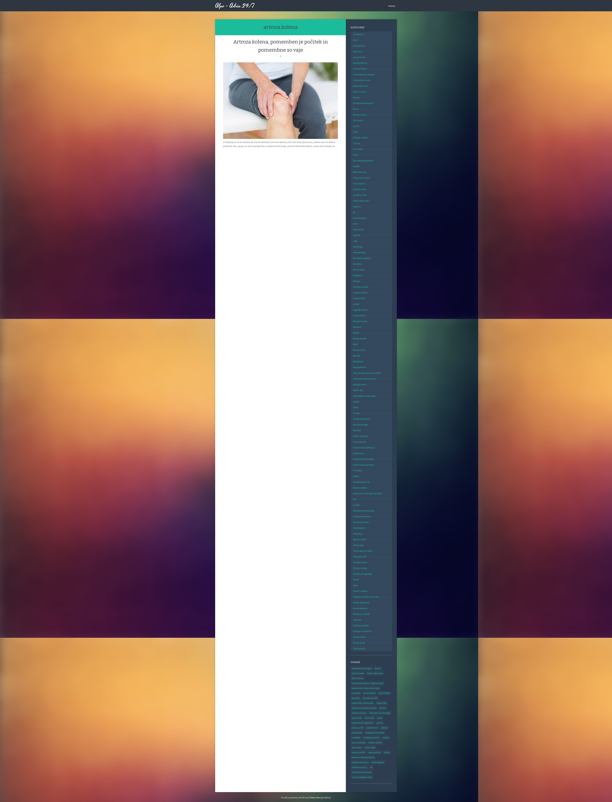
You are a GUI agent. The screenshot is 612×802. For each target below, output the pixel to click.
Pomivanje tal (359, 441)
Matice (356, 332)
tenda (387, 752)
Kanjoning (357, 246)
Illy (354, 212)
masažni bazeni (370, 698)
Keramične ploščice (362, 258)
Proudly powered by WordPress (294, 797)
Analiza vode (359, 57)
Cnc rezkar (358, 149)
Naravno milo (359, 350)
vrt (371, 767)
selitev (386, 737)
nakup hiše (381, 703)
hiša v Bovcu (357, 678)
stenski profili (358, 752)
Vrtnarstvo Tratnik (361, 614)
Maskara (357, 327)
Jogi (355, 240)
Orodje (356, 413)
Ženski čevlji (359, 642)
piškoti (384, 727)
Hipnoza (357, 206)
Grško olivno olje (361, 200)
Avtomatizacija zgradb (363, 74)
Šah (354, 499)
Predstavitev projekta (363, 459)
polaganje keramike (374, 732)
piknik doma (372, 727)
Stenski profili (359, 556)
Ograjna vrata (359, 384)
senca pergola (358, 742)
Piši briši (357, 430)
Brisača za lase (360, 114)
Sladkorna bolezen (362, 516)
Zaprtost (357, 619)
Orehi (355, 407)
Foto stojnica (359, 183)
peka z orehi (358, 727)
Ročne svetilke (360, 487)
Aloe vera (357, 51)
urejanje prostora (360, 762)
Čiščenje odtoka (360, 137)
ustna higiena (377, 762)
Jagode (356, 235)
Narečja (356, 355)
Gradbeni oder (360, 195)
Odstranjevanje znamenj (364, 378)
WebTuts (327, 797)
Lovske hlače (359, 315)
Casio (355, 131)
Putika (356, 476)
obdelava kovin (359, 712)
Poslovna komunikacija (364, 447)
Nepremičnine (359, 367)
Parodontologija (360, 424)
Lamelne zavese (360, 286)
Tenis (355, 585)
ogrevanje (356, 717)
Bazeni (356, 97)
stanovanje (370, 747)
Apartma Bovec (360, 63)
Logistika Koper (360, 309)
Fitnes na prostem (361, 177)
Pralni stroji (358, 453)
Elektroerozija (359, 172)
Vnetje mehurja (360, 608)
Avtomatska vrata (361, 80)
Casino (356, 126)
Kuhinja (356, 281)
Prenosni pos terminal (363, 464)
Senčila (356, 505)
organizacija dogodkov (363, 722)
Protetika (357, 470)
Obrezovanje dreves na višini (367, 373)
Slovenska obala (361, 522)
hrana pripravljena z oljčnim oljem (367, 683)
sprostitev (357, 747)
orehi (379, 717)
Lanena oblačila (360, 292)
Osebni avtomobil (361, 418)
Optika (356, 401)
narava (382, 707)
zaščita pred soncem (362, 772)
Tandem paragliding (362, 573)
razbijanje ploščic (371, 737)
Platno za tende (360, 436)
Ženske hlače (359, 637)
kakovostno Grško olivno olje (365, 688)
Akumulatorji (359, 45)
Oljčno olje (358, 390)
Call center (358, 120)
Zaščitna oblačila (360, 625)
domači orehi (358, 673)
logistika (356, 698)
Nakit (355, 344)
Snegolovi (358, 533)
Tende (356, 579)
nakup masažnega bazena (364, 707)
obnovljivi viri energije (379, 712)
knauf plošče (369, 693)
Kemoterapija (359, 252)
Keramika (357, 263)
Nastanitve (358, 361)
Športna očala (359, 539)
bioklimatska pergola (362, 668)
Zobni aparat (359, 648)
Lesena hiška (359, 298)
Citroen (356, 143)
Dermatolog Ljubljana (363, 160)
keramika (356, 693)
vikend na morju (359, 767)
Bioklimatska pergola (363, 103)
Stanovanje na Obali (362, 550)
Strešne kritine (360, 562)
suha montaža (374, 752)
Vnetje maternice (361, 602)
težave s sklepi (360, 591)
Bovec (356, 108)
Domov (392, 5)
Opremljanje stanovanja (364, 395)
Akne (355, 40)
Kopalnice (357, 275)
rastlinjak (356, 737)
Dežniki (356, 166)
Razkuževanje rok (361, 482)
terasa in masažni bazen (363, 757)
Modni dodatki (360, 338)
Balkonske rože (360, 86)
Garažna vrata (359, 189)
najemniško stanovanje (362, 703)
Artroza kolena (360, 68)
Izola (355, 223)
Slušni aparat (359, 527)
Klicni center (359, 269)
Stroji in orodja (360, 568)
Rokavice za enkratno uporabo (367, 493)
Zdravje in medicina (362, 631)
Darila (355, 154)
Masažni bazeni (360, 321)
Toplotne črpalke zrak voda (366, 596)
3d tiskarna (358, 34)
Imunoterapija (359, 218)
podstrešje (357, 732)
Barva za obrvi (360, 91)
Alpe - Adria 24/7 (235, 6)
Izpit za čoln (358, 229)
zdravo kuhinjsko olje (362, 777)
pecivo (380, 722)
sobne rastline (375, 742)
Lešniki (356, 304)
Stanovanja (358, 545)
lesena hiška (384, 693)
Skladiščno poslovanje (363, 510)
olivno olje (369, 717)
